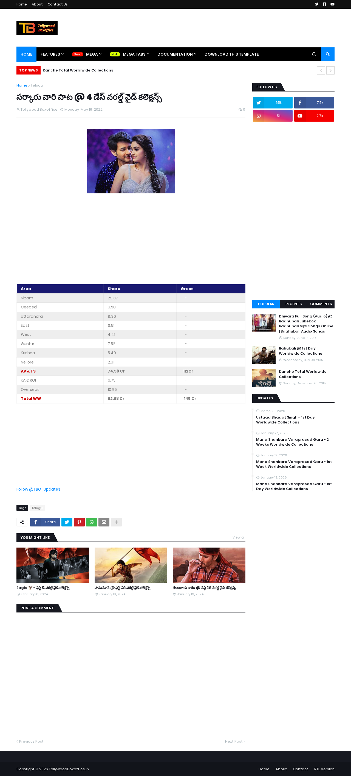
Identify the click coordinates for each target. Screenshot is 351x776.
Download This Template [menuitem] (232, 54)
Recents (293, 304)
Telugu (37, 85)
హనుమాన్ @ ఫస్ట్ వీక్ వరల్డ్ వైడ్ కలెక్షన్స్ (122, 587)
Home (21, 4)
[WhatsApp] (91, 522)
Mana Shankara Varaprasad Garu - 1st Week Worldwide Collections (294, 464)
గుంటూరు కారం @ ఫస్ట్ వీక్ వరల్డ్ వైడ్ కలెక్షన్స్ (204, 587)
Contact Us (58, 4)
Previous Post (31, 741)
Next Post (234, 741)
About (37, 4)
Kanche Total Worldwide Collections (78, 70)
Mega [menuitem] (92, 54)
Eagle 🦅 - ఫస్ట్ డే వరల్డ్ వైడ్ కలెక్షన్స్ (42, 587)
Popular (266, 304)
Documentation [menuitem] (175, 54)
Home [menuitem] (26, 54)
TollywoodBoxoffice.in (69, 769)
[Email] (103, 522)
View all (239, 537)
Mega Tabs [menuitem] (134, 54)
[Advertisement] (130, 239)
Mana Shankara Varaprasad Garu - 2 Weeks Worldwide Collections (292, 442)
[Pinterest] (79, 522)
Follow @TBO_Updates (38, 489)
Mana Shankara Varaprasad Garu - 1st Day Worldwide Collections (294, 486)
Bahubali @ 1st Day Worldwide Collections (300, 351)
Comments (321, 304)
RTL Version (324, 769)
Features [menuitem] (50, 54)
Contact (300, 769)
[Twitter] (66, 522)
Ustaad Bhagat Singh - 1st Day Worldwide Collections (285, 420)
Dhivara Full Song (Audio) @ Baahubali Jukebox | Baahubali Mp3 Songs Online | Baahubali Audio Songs (306, 324)
